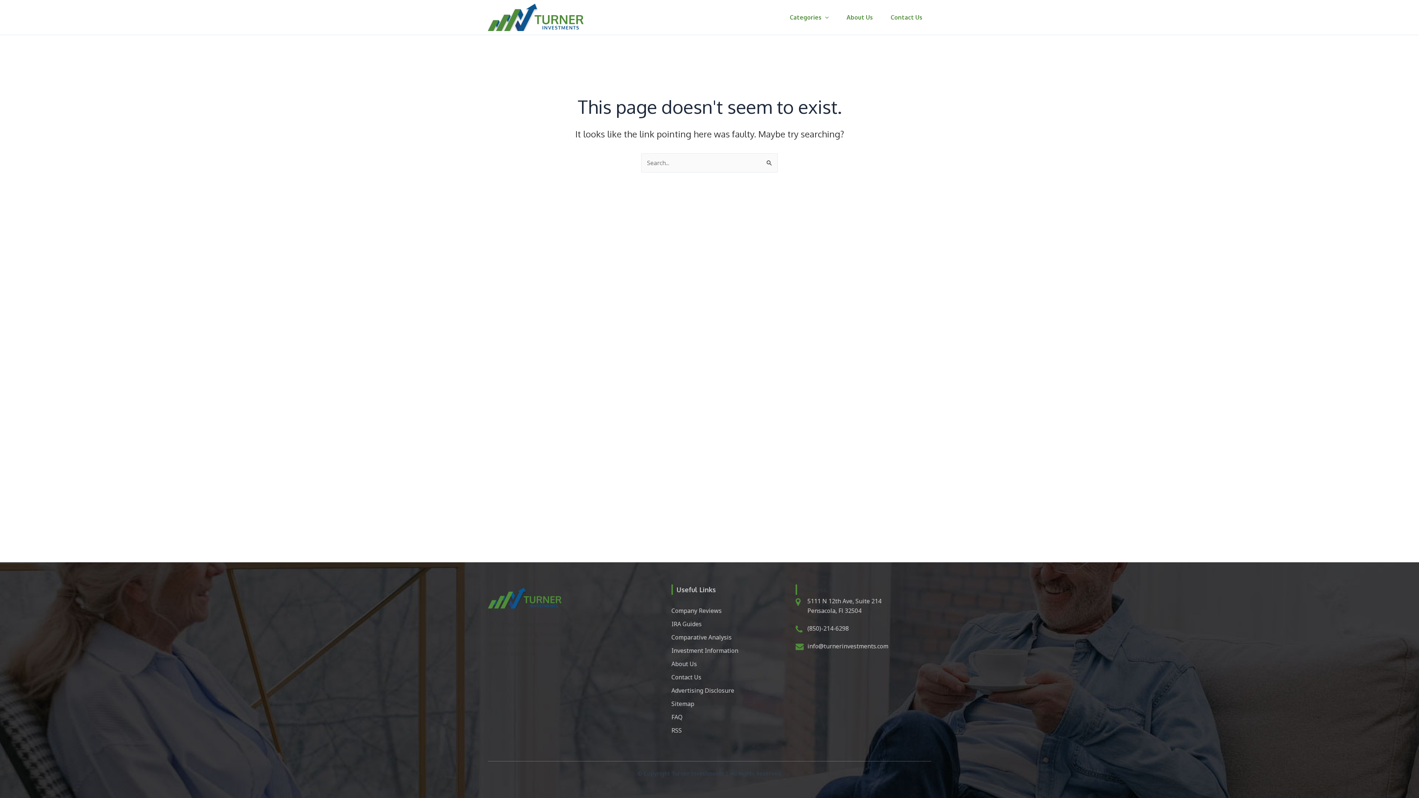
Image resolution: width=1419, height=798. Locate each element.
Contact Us (906, 17)
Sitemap (682, 704)
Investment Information (704, 651)
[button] (825, 17)
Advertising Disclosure (702, 690)
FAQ (677, 717)
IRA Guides (686, 624)
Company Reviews (696, 611)
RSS (676, 730)
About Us (860, 17)
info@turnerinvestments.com (847, 646)
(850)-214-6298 (828, 628)
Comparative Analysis (701, 637)
